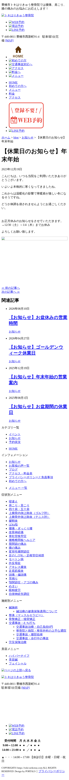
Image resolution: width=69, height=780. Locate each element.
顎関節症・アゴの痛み (23, 582)
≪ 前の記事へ (10, 287)
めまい (13, 586)
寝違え (13, 501)
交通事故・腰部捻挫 (29, 634)
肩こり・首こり (19, 505)
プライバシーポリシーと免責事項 (31, 477)
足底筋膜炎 (16, 570)
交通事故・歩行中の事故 (32, 638)
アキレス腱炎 (17, 566)
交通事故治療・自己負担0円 (34, 626)
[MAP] (9, 40)
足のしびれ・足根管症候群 (26, 555)
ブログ (13, 469)
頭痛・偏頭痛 (17, 574)
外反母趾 (15, 563)
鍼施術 (13, 607)
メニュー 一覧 (18, 487)
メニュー (15, 89)
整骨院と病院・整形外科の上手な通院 (41, 630)
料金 (12, 93)
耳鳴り (13, 578)
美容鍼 (13, 659)
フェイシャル (17, 663)
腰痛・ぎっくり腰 (20, 528)
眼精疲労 (15, 590)
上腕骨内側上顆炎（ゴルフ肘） (29, 513)
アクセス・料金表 (20, 473)
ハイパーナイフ (19, 655)
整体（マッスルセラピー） (26, 615)
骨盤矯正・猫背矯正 (22, 619)
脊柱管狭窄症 (17, 536)
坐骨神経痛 (16, 532)
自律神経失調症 (19, 593)
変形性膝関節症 (19, 551)
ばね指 (13, 524)
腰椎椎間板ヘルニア (22, 540)
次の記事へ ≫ (10, 291)
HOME (13, 82)
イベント (15, 434)
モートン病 (16, 559)
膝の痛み (15, 547)
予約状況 (15, 442)
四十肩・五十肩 (19, 509)
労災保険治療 (17, 642)
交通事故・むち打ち (22, 622)
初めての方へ (17, 86)
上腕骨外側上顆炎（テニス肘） (29, 516)
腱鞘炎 (13, 520)
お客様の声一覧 (19, 465)
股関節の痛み (17, 543)
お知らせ (15, 331)
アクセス (15, 97)
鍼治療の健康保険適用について (36, 611)
